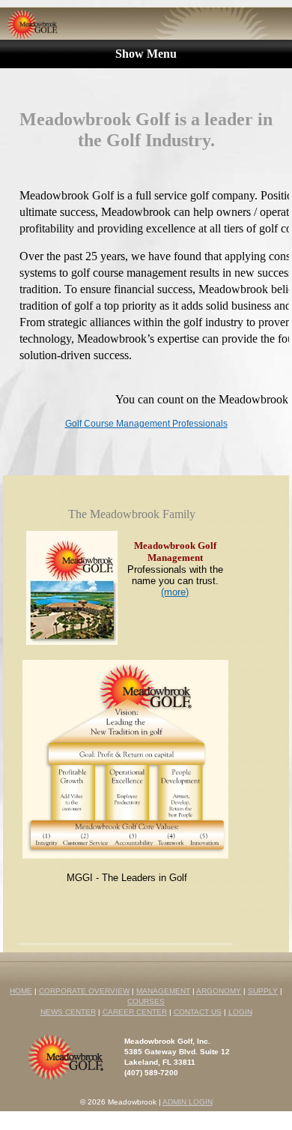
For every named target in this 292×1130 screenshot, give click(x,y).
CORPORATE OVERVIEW (84, 991)
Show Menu (146, 53)
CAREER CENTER (135, 1012)
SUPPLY (263, 991)
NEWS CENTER (68, 1012)
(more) (175, 592)
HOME (21, 991)
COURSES (146, 1001)
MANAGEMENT (163, 991)
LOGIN (240, 1012)
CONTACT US (198, 1012)
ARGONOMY (218, 991)
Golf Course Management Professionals (146, 423)
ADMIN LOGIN (187, 1102)
